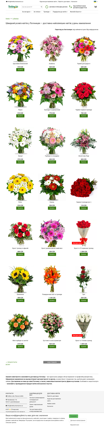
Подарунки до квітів (60, 12)
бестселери (68, 29)
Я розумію (73, 416)
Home (8, 18)
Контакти (74, 1)
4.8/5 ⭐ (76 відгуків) (12, 409)
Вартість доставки (64, 1)
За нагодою (26, 12)
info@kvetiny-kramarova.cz (15, 1)
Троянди (46, 12)
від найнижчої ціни (79, 29)
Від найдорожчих (92, 29)
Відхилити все (74, 425)
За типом (37, 12)
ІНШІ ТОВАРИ (52, 362)
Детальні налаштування (77, 420)
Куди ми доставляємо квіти (48, 1)
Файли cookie (51, 403)
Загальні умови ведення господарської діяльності (36, 400)
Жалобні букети (75, 12)
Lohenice (16, 18)
